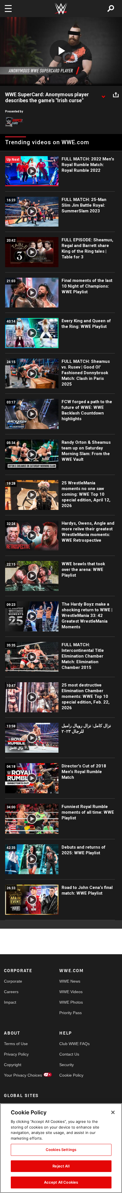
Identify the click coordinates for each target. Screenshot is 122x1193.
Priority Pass (70, 1012)
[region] (61, 1148)
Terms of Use (16, 1043)
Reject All (60, 1166)
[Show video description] (103, 95)
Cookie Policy (71, 1075)
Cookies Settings (61, 1149)
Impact (10, 1002)
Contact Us (69, 1054)
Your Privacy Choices (18, 1075)
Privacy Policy (16, 1054)
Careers (11, 991)
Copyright (12, 1064)
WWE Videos (71, 991)
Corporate (13, 981)
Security (66, 1064)
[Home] (61, 8)
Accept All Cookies (61, 1182)
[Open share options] (116, 95)
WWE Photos (71, 1002)
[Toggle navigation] (8, 8)
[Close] (113, 1112)
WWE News (69, 981)
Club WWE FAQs (73, 1043)
